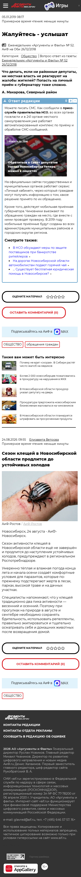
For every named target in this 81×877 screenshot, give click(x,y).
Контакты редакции (21, 725)
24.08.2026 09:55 (14, 440)
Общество (29, 56)
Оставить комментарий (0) (34, 312)
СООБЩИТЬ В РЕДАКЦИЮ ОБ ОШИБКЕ (34, 736)
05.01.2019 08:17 (13, 17)
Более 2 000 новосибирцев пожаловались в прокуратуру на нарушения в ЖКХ (47, 377)
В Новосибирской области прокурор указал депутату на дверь (44, 390)
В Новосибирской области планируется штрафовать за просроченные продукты (46, 417)
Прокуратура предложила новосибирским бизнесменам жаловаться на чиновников (48, 404)
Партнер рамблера (39, 856)
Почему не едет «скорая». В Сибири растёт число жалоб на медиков (47, 364)
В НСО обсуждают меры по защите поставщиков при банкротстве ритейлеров (38, 252)
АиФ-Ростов (32, 524)
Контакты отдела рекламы (27, 731)
